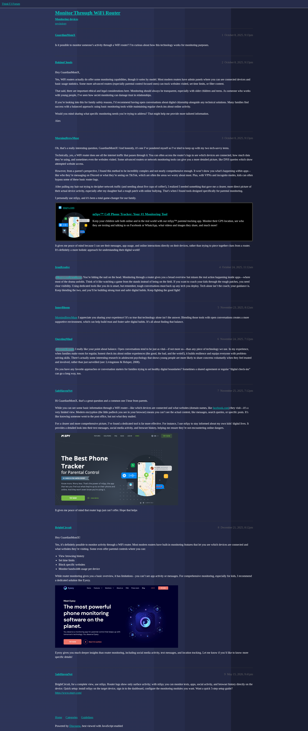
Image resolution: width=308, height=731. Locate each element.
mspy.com (68, 207)
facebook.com (221, 407)
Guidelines (87, 717)
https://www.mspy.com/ (68, 692)
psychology (60, 23)
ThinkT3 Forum (11, 3)
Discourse (75, 725)
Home (58, 717)
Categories (72, 717)
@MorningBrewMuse (69, 277)
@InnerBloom (65, 349)
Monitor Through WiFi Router (87, 13)
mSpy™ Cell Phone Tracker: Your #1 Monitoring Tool (130, 214)
